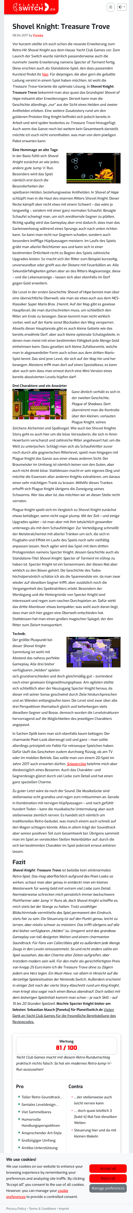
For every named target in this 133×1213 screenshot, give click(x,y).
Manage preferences (108, 1188)
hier (45, 74)
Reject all (108, 1178)
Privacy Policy (16, 1209)
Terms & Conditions (42, 1209)
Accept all (108, 1168)
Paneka (38, 35)
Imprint (64, 1209)
